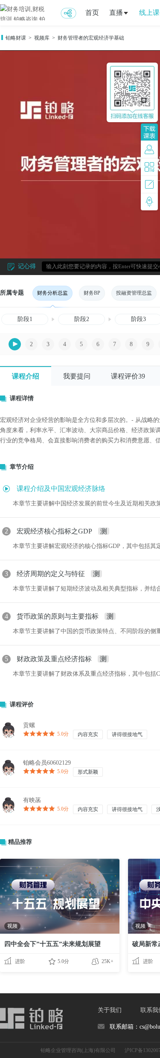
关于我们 (110, 1010)
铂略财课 (16, 38)
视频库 (41, 38)
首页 (92, 12)
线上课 (149, 12)
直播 (116, 12)
